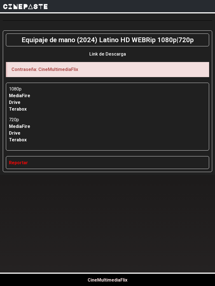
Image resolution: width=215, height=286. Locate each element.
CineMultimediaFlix (107, 280)
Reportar (18, 162)
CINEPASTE (25, 6)
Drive (14, 102)
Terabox (18, 109)
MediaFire (19, 95)
